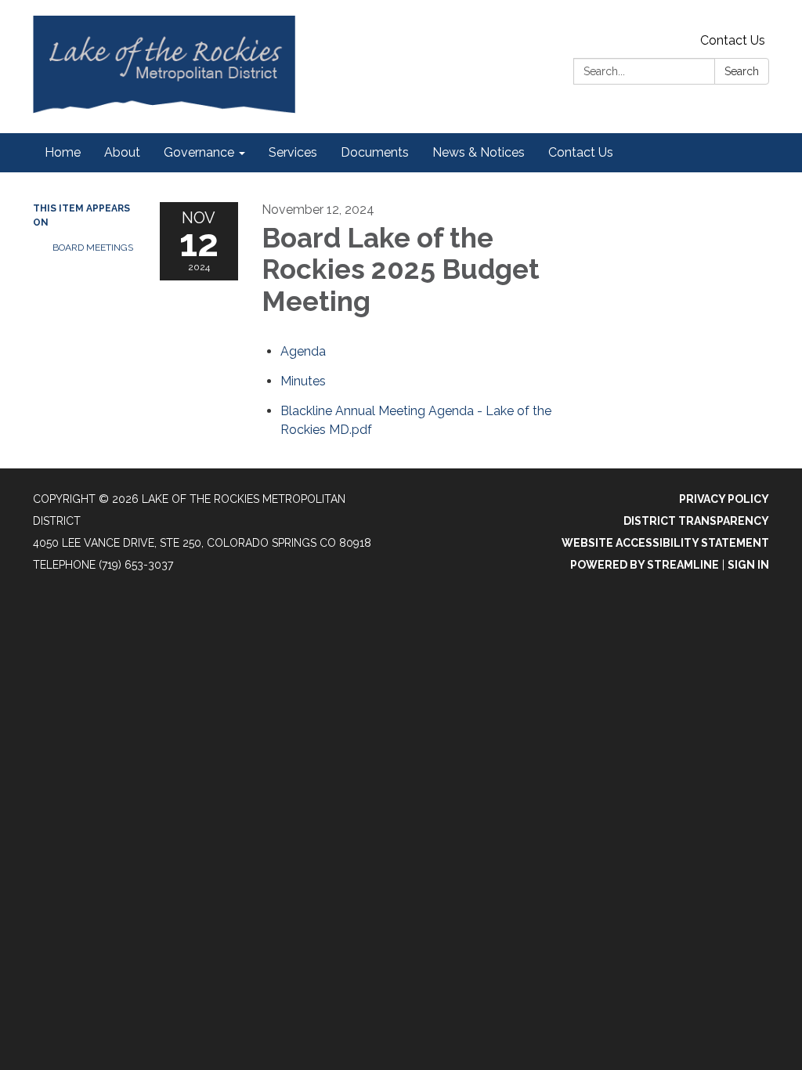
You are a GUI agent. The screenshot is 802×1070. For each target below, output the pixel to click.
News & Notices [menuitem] (478, 152)
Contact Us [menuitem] (580, 152)
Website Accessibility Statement (665, 543)
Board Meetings (92, 247)
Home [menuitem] (63, 152)
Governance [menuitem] (199, 152)
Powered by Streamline (644, 564)
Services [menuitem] (293, 152)
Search (741, 71)
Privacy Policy (724, 499)
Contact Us (732, 40)
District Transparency (696, 521)
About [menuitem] (122, 152)
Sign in (748, 564)
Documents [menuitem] (375, 152)
